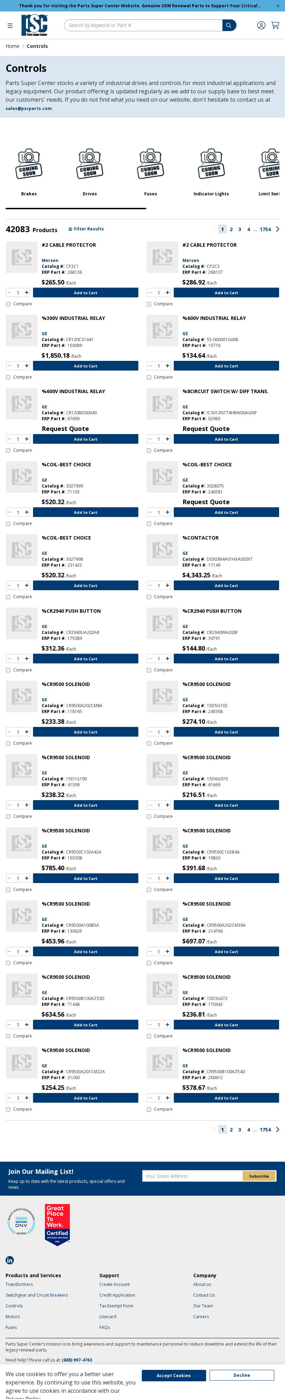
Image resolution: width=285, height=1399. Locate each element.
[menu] (10, 25)
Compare (22, 304)
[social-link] (12, 1260)
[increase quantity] (27, 292)
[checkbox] (19, 304)
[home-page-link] (34, 25)
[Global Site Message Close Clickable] (278, 5)
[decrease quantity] (9, 292)
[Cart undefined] (275, 25)
